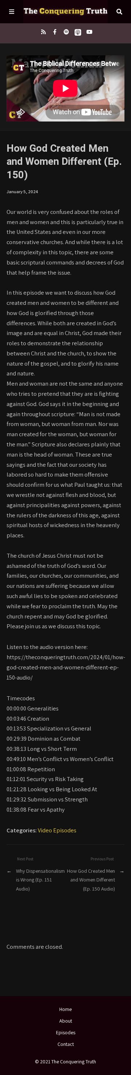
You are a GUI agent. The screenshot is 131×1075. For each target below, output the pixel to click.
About (65, 1021)
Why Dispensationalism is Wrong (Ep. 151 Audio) (40, 879)
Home (65, 1009)
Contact (65, 1044)
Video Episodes (57, 830)
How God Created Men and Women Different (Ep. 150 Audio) (91, 879)
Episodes (65, 1032)
